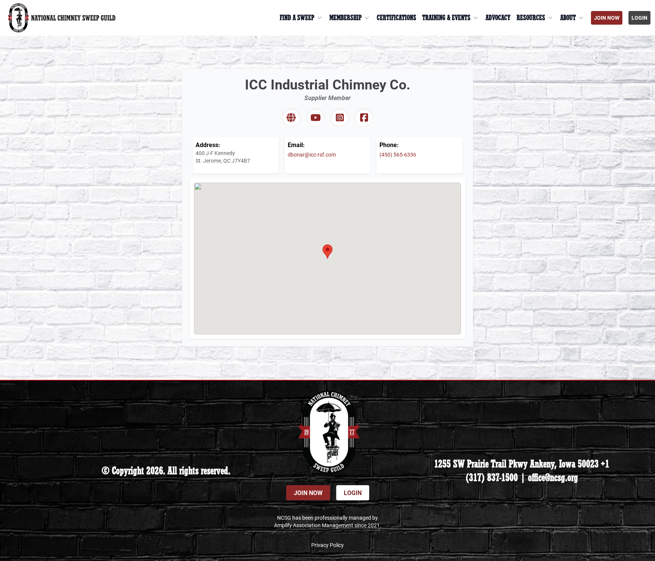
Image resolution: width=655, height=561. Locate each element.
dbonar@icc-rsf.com (312, 154)
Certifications (396, 17)
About (568, 17)
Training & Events (446, 17)
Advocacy (498, 17)
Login (639, 17)
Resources (531, 17)
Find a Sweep (297, 17)
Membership (345, 17)
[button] (327, 251)
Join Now (606, 17)
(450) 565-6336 (397, 154)
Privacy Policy (327, 544)
